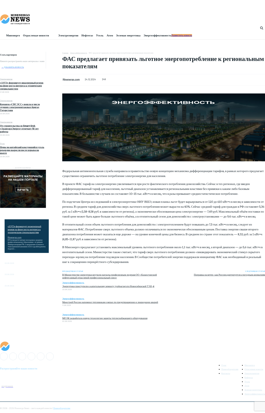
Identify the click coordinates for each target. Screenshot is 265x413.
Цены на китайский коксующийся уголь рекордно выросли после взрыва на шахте (22, 150)
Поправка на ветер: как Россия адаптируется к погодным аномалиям (229, 274)
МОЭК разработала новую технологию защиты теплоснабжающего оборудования (104, 318)
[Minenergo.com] (132, 346)
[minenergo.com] (132, 19)
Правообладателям (61, 408)
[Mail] (13, 356)
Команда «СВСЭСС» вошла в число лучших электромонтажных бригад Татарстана (20, 107)
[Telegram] (31, 356)
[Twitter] (54, 62)
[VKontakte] (40, 356)
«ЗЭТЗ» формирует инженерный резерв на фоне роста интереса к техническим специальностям (21, 85)
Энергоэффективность (78, 53)
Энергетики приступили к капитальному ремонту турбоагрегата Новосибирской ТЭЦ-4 (108, 286)
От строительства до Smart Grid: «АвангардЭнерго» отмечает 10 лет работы (19, 128)
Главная (65, 53)
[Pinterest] (54, 69)
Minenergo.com (14, 237)
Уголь (2, 143)
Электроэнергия (6, 79)
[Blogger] (4, 356)
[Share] (22, 356)
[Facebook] (54, 55)
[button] (261, 28)
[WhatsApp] (54, 76)
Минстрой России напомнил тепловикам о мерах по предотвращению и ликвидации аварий (110, 302)
